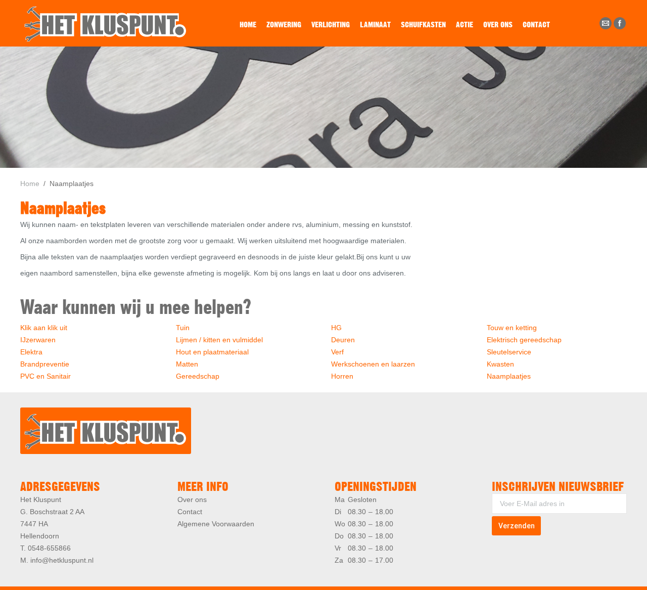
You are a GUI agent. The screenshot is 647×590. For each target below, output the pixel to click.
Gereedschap (197, 376)
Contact (189, 512)
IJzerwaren (38, 340)
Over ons (192, 499)
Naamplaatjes (509, 376)
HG (336, 328)
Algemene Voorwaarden (215, 524)
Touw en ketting (512, 328)
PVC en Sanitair (45, 376)
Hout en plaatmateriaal (212, 352)
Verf (337, 352)
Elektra (31, 352)
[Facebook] (620, 23)
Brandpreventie (44, 364)
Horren (342, 376)
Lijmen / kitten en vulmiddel (219, 340)
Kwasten (500, 364)
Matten (187, 364)
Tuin (183, 328)
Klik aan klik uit (43, 328)
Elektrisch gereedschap (524, 340)
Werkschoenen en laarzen (373, 364)
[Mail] (605, 23)
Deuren (343, 340)
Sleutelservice (509, 352)
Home (29, 183)
